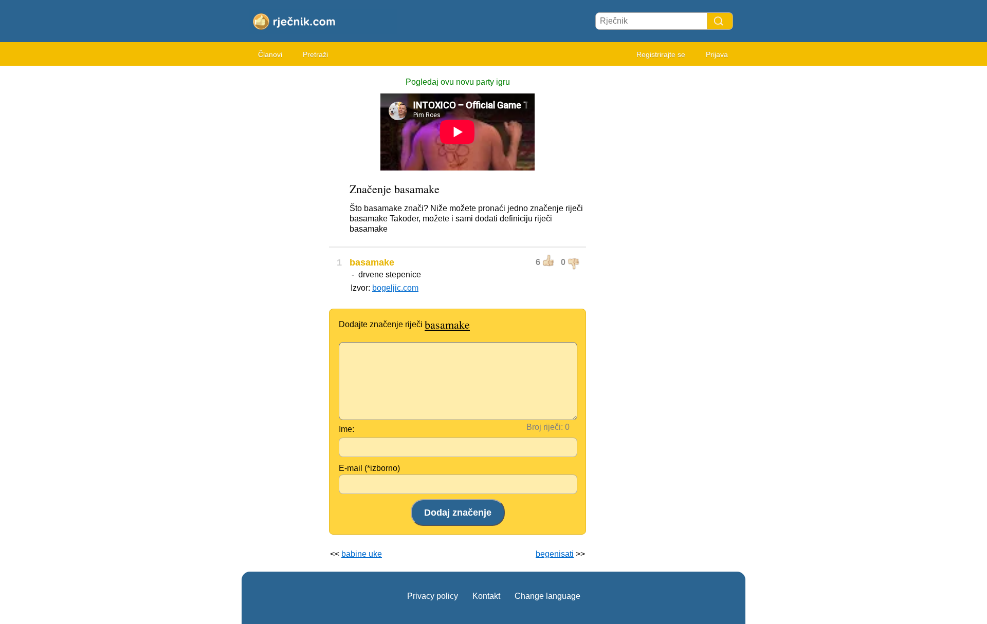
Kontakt (486, 596)
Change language (547, 596)
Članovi (270, 54)
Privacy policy (432, 596)
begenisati (555, 554)
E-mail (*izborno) (369, 468)
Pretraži (315, 54)
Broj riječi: (544, 427)
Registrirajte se (660, 54)
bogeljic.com (395, 287)
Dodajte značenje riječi (404, 324)
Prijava (717, 54)
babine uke (361, 554)
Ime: (346, 429)
